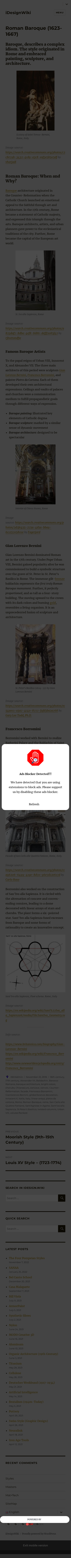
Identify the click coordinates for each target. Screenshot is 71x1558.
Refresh (34, 804)
